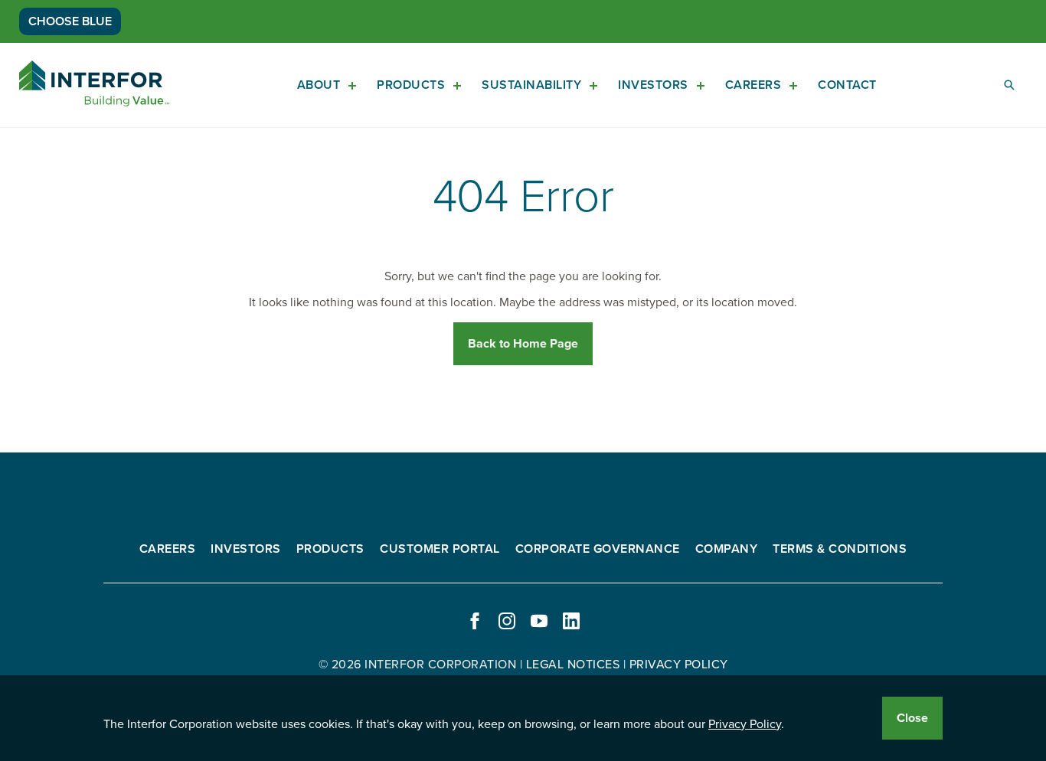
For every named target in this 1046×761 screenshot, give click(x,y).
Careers (753, 85)
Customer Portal (440, 549)
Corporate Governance (597, 549)
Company (726, 549)
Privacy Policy (744, 724)
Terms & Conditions (840, 549)
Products (411, 85)
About (319, 85)
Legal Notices (573, 664)
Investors (653, 85)
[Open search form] (1009, 85)
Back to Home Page (523, 343)
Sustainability (531, 85)
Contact (847, 85)
